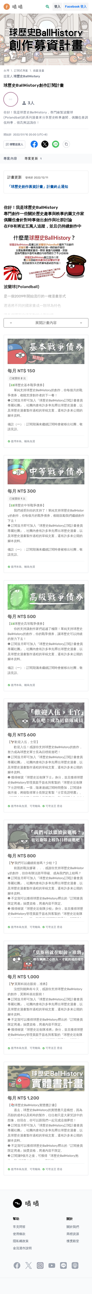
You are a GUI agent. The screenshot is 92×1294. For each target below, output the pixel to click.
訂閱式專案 (21, 70)
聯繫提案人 (16, 144)
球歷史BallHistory (27, 76)
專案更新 (33, 158)
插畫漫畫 (38, 70)
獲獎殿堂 (73, 1241)
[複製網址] (66, 144)
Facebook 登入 (76, 6)
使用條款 (19, 1234)
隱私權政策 (21, 1241)
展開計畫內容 (46, 323)
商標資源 (73, 1234)
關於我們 (73, 1227)
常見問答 (19, 1227)
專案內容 (10, 158)
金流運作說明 (22, 1248)
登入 (57, 6)
